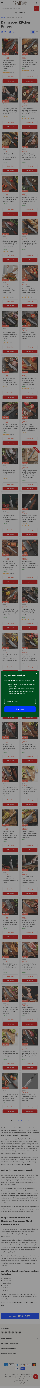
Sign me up (20, 709)
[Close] (36, 673)
